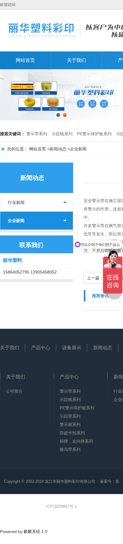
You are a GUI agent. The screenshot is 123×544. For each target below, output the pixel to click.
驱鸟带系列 (70, 449)
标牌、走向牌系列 (76, 441)
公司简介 (14, 391)
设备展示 (71, 347)
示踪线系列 (62, 133)
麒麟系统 (32, 531)
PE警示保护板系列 (94, 133)
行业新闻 (16, 202)
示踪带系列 (70, 416)
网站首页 (25, 60)
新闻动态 (58, 149)
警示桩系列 (70, 424)
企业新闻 (78, 149)
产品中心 (40, 347)
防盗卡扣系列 (72, 432)
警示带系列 (36, 133)
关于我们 (76, 60)
